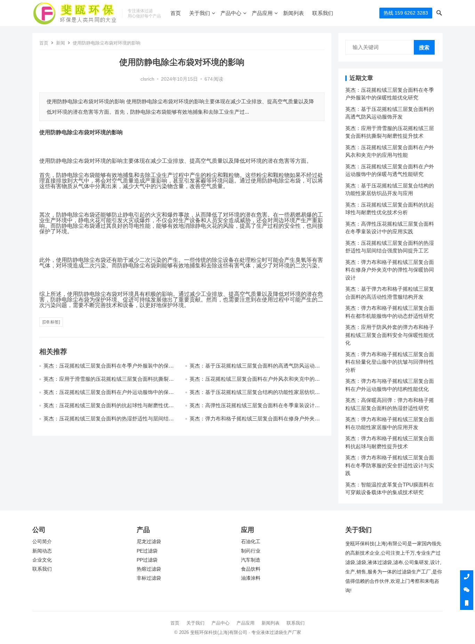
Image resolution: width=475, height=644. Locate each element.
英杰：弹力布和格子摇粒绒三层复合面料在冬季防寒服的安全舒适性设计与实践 (389, 465)
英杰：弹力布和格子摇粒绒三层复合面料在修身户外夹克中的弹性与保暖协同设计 (389, 270)
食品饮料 (250, 569)
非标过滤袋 (149, 578)
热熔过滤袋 (149, 569)
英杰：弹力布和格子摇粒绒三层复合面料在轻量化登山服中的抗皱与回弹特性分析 (389, 362)
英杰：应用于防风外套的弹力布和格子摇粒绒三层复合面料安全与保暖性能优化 (389, 335)
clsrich (147, 79)
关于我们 (199, 13)
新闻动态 (42, 551)
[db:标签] (51, 322)
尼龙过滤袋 (149, 541)
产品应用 (262, 13)
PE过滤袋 (147, 551)
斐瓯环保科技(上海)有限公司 (218, 632)
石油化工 (250, 541)
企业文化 (42, 560)
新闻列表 (293, 13)
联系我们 (322, 13)
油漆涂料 (250, 578)
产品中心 (230, 13)
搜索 (424, 47)
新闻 (60, 43)
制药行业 (250, 551)
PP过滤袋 (147, 560)
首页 (175, 13)
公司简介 (42, 541)
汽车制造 (250, 560)
